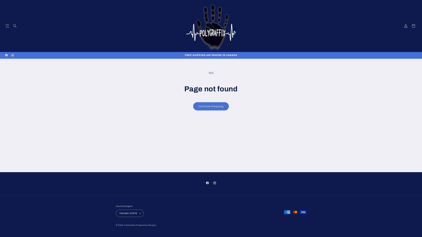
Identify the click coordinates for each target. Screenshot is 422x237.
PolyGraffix (129, 225)
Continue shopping (211, 106)
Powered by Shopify (146, 225)
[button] (7, 26)
